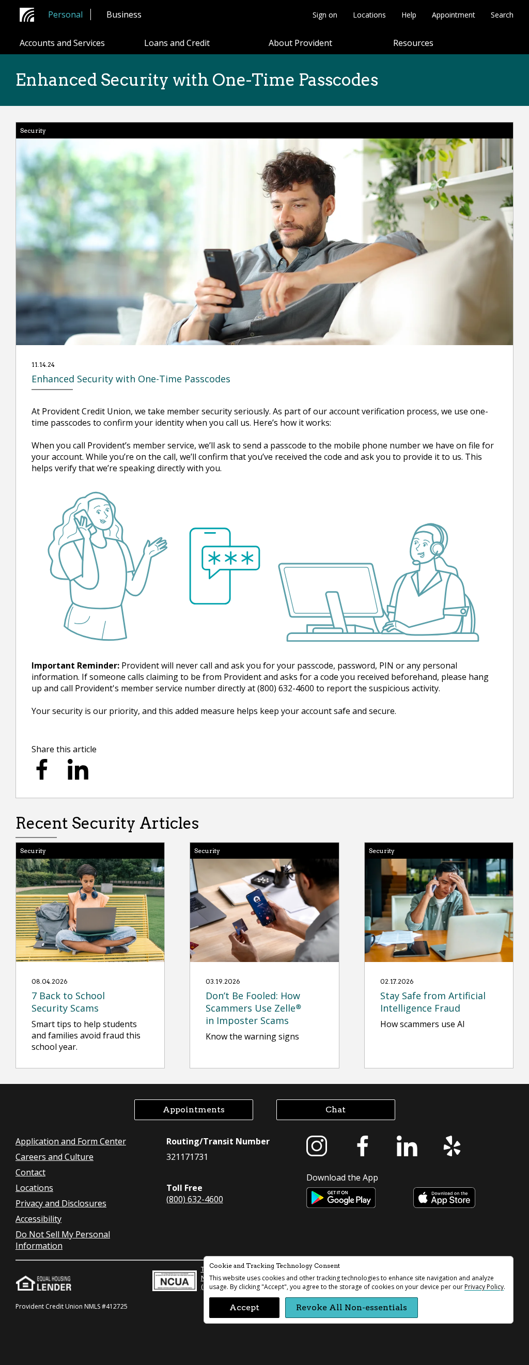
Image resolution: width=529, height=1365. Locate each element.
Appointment (453, 15)
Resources (413, 43)
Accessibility (38, 1218)
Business (124, 14)
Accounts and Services (62, 43)
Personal (65, 14)
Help (408, 15)
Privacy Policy (484, 1286)
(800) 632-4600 (194, 1199)
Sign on (325, 15)
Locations (369, 15)
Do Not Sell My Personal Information (62, 1240)
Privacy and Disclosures (60, 1203)
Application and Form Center (70, 1141)
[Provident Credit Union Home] (30, 15)
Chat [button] (335, 1109)
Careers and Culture (54, 1156)
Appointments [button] (194, 1109)
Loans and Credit (177, 43)
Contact (30, 1172)
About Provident (300, 43)
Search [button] (502, 15)
